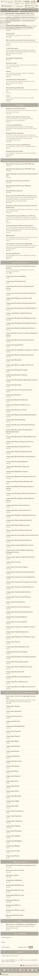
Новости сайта (3, 18)
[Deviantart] (36, 970)
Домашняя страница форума (6, 17)
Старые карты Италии (12, 751)
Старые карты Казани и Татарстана (16, 375)
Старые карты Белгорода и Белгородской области (21, 303)
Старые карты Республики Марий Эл (17, 461)
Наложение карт (3, 9)
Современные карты (12, 48)
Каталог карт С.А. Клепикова (13, 27)
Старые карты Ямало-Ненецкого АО (17, 681)
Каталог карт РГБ (22, 27)
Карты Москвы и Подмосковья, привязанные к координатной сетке (20, 160)
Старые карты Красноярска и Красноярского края (21, 436)
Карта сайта (32, 27)
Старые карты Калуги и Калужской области (19, 390)
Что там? (33, 1)
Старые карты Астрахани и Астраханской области (21, 293)
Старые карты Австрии (13, 706)
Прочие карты (10, 235)
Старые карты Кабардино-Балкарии (17, 370)
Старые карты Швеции (13, 846)
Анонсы (8, 71)
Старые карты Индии (12, 741)
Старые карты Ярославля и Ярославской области (20, 686)
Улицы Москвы (3, 27)
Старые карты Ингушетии (14, 360)
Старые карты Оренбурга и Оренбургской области (21, 515)
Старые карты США (12, 806)
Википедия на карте (13, 25)
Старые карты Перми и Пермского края (18, 525)
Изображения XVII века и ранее (15, 910)
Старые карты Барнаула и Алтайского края (19, 298)
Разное (8, 96)
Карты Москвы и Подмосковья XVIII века (18, 185)
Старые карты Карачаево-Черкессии (17, 400)
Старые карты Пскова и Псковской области (19, 530)
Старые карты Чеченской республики (17, 661)
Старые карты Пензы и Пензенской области (19, 520)
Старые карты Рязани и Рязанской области (18, 540)
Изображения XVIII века (13, 905)
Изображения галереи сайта (20, 861)
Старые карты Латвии (12, 786)
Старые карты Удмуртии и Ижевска (16, 617)
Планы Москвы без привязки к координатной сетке (21, 865)
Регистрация (22, 933)
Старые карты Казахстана (14, 761)
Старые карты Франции (13, 836)
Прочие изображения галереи (14, 915)
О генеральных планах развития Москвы (18, 144)
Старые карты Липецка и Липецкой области (19, 451)
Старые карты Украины (13, 826)
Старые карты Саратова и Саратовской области (20, 557)
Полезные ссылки (11, 63)
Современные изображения (14, 880)
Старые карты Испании (13, 746)
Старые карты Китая (12, 771)
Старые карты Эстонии (13, 851)
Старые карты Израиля (13, 736)
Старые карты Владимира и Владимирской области (21, 323)
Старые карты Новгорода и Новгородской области (21, 493)
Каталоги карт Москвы (13, 253)
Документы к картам (12, 875)
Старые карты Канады (13, 766)
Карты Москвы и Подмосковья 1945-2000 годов (20, 164)
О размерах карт (30, 20)
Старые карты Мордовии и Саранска (17, 471)
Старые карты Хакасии (13, 642)
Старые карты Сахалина (13, 562)
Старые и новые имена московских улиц (18, 117)
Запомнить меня (22, 947)
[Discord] (32, 970)
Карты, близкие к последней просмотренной (9, 11)
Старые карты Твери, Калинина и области (18, 592)
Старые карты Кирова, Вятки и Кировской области (21, 414)
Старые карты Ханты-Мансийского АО (17, 647)
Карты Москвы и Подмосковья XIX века (18, 180)
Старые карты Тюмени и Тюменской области (19, 612)
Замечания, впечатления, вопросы (16, 79)
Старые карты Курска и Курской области (18, 446)
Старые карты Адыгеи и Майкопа (16, 276)
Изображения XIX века (13, 900)
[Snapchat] (16, 970)
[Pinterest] (20, 970)
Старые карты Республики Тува (15, 602)
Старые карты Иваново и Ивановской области (20, 355)
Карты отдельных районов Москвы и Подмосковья (21, 195)
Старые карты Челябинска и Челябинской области (21, 656)
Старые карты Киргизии (13, 776)
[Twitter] (12, 970)
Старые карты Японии (12, 856)
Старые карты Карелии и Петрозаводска (18, 405)
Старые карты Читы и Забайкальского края (19, 666)
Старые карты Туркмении (13, 816)
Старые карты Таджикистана (14, 811)
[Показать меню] (38, 1)
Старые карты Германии (13, 731)
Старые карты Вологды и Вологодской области (20, 340)
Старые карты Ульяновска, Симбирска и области (20, 627)
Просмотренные (26, 1)
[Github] (28, 970)
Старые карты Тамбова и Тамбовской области (20, 587)
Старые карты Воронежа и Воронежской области (20, 328)
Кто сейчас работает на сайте (6, 28)
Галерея (28, 27)
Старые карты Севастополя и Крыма (17, 567)
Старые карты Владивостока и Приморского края (21, 318)
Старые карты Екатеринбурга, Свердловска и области (22, 350)
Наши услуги (16, 18)
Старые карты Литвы (12, 791)
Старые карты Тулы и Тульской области (18, 607)
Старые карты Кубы (12, 781)
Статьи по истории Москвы (14, 125)
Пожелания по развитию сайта (15, 87)
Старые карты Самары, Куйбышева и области (19, 545)
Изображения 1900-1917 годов (15, 895)
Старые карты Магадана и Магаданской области (20, 456)
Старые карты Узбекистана (14, 821)
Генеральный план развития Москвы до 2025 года (21, 215)
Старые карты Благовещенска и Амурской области (21, 308)
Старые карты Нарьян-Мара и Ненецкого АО (19, 481)
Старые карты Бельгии (13, 721)
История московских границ (14, 151)
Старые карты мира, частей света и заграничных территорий (20, 692)
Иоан (13, 961)
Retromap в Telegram (4, 13)
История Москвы (20, 25)
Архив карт (17, 3)
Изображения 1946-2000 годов (15, 885)
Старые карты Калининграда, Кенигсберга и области (21, 380)
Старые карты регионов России (20, 262)
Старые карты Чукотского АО (15, 671)
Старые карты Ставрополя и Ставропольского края (21, 582)
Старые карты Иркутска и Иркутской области (19, 365)
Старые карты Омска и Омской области (18, 505)
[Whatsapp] (8, 970)
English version (26, 13)
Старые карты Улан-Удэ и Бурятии (16, 622)
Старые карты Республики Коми (15, 419)
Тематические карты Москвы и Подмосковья (19, 225)
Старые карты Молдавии (13, 796)
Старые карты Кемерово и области (16, 409)
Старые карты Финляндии (14, 831)
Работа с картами (18, 1)
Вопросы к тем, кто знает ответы (31, 17)
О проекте (8, 22)
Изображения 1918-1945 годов (15, 890)
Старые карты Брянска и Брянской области (19, 313)
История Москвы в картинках (30, 25)
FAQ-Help (27, 3)
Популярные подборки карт (14, 58)
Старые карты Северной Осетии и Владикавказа (20, 572)
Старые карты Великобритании (15, 726)
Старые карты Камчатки (13, 395)
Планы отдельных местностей (15, 870)
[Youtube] (4, 970)
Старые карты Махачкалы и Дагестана (17, 466)
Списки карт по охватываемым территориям (19, 243)
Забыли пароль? (6, 947)
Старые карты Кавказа (13, 756)
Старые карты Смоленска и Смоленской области (20, 577)
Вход (22, 3)
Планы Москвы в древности (14, 190)
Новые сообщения (10, 18)
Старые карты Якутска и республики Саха (18, 676)
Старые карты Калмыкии (13, 385)
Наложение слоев (27, 11)
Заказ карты (33, 3)
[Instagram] (24, 970)
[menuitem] (24, 965)
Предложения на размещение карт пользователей (20, 40)
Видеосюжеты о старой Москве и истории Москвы (21, 924)
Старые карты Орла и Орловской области (18, 510)
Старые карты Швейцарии (14, 841)
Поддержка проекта (16, 28)
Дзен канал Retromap (4, 25)
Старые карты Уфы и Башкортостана (17, 632)
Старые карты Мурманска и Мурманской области (21, 476)
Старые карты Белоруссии (14, 716)
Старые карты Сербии (12, 801)
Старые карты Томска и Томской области (18, 597)
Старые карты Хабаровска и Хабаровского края (20, 637)
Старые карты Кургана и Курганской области (19, 441)
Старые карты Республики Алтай (16, 281)
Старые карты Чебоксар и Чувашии (16, 651)
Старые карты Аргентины (13, 711)
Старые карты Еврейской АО (14, 345)
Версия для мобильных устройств (16, 13)
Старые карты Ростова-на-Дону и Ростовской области (22, 535)
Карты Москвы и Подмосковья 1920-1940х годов (20, 169)
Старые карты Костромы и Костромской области (20, 424)
